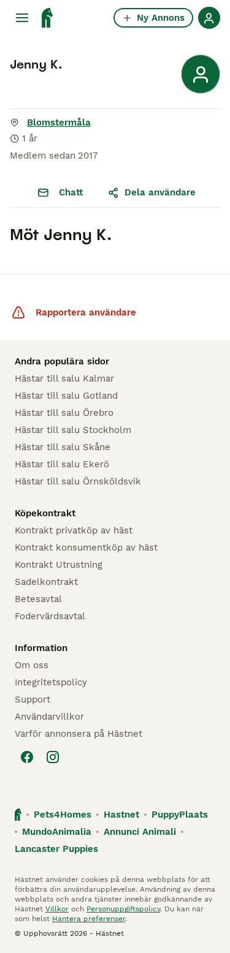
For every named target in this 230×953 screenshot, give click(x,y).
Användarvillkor (49, 716)
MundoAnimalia (56, 831)
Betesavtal (38, 599)
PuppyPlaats (179, 814)
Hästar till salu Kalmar (64, 378)
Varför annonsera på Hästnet (78, 733)
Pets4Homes (62, 814)
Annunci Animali (140, 831)
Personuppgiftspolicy (123, 909)
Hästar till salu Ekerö (62, 464)
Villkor (57, 909)
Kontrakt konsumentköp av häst (86, 547)
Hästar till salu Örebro (64, 412)
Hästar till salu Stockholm (73, 429)
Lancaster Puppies (56, 848)
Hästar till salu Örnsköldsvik (78, 481)
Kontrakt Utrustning (58, 564)
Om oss (31, 665)
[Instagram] (52, 757)
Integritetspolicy (51, 682)
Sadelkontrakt (46, 581)
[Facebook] (27, 757)
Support (32, 699)
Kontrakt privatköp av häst (73, 530)
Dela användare (160, 192)
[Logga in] (209, 18)
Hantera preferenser (88, 918)
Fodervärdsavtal (50, 616)
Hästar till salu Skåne (62, 447)
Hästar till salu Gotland (66, 395)
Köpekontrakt (45, 513)
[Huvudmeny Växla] (22, 18)
